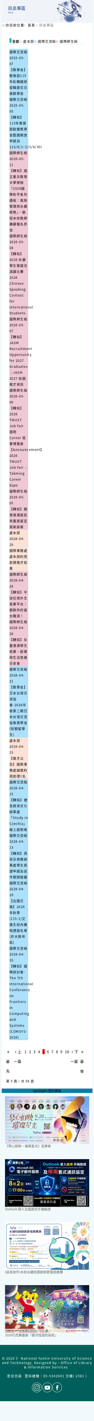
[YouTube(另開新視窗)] (47, 1387)
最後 (82, 1066)
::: (4, 25)
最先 (8, 1066)
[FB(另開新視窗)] (57, 1387)
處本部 (14, 532)
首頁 (31, 25)
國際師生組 (18, 152)
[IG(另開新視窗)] (37, 1387)
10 (67, 1051)
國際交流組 (18, 51)
